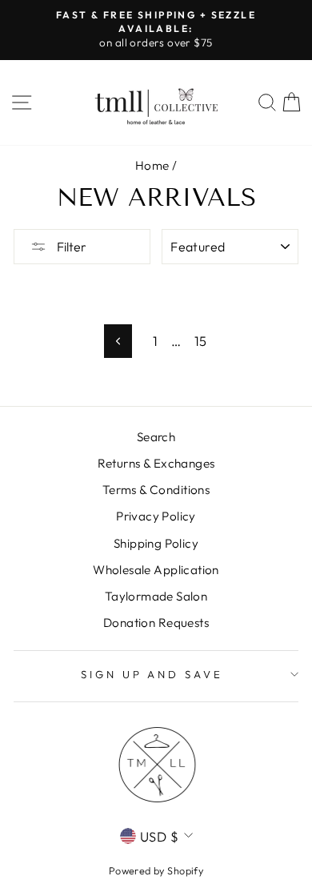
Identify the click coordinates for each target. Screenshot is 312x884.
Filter (70, 247)
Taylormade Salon (156, 596)
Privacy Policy (156, 516)
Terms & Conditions (156, 489)
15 (200, 340)
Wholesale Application (156, 569)
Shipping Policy (156, 543)
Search (156, 436)
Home (152, 165)
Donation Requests (156, 622)
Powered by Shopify (156, 870)
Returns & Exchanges (156, 463)
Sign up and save (152, 674)
